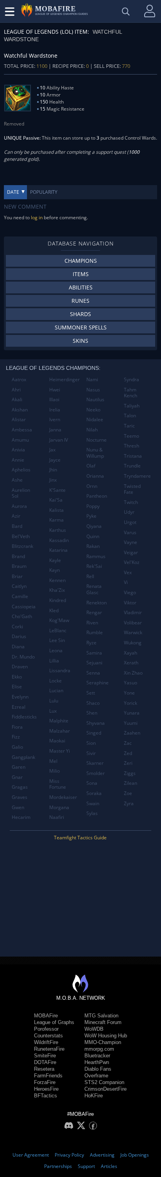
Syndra (131, 379)
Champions (80, 260)
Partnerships (58, 1166)
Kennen (57, 580)
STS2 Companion (104, 1082)
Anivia (18, 449)
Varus (130, 532)
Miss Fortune (57, 784)
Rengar (94, 612)
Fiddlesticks (24, 716)
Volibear (133, 622)
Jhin (53, 469)
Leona (56, 650)
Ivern (54, 419)
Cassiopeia (24, 606)
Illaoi (54, 399)
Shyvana (95, 723)
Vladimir (133, 612)
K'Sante (57, 490)
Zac (128, 743)
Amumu (20, 440)
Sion (91, 743)
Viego (130, 592)
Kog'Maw (59, 620)
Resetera (44, 1069)
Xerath (131, 662)
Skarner (95, 763)
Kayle (55, 560)
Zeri (128, 763)
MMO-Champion (102, 1042)
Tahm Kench (130, 392)
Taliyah (132, 405)
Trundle (132, 465)
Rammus (96, 556)
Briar (17, 576)
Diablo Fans (97, 1069)
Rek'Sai (94, 566)
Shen (91, 712)
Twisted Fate (132, 489)
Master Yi (59, 751)
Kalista (56, 510)
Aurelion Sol (21, 493)
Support (86, 1166)
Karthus (57, 530)
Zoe (128, 793)
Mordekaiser (63, 797)
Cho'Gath (22, 616)
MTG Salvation (101, 1016)
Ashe (17, 480)
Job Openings (134, 1155)
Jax (52, 449)
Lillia (54, 660)
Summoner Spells (81, 327)
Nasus (93, 389)
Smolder (95, 773)
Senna (93, 672)
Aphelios (21, 469)
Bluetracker (97, 1056)
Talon (130, 415)
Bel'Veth (21, 536)
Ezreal (18, 707)
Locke (55, 680)
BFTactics (45, 1096)
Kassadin (59, 540)
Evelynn (20, 696)
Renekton (96, 602)
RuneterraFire (49, 1049)
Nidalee (94, 419)
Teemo (131, 436)
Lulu (53, 700)
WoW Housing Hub (105, 1036)
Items (81, 274)
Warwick (133, 632)
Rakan (93, 546)
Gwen (18, 807)
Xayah (130, 652)
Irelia (54, 409)
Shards (80, 314)
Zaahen (132, 732)
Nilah (92, 429)
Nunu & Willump (95, 452)
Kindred (57, 600)
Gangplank (23, 757)
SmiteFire (45, 1056)
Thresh (131, 445)
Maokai (57, 740)
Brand (18, 556)
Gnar (17, 777)
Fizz (16, 736)
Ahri (16, 389)
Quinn (92, 536)
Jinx (53, 480)
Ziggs (130, 773)
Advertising (102, 1155)
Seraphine (97, 682)
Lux (53, 711)
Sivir (91, 753)
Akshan (20, 409)
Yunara (132, 712)
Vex (128, 572)
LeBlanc (57, 630)
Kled (54, 610)
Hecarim (21, 817)
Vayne (130, 542)
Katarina (58, 550)
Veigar (131, 552)
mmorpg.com (99, 1049)
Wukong (132, 642)
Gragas (20, 787)
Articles (109, 1166)
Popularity (43, 192)
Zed (128, 753)
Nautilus (95, 399)
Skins (80, 340)
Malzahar (59, 731)
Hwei (54, 389)
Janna (55, 429)
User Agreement (31, 1155)
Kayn (54, 570)
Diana (18, 646)
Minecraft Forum (103, 1022)
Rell (90, 576)
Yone (129, 692)
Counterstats (48, 1036)
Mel (53, 761)
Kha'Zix (57, 590)
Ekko (17, 676)
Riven (92, 622)
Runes (80, 300)
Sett (90, 692)
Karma (56, 520)
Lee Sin (57, 640)
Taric (129, 425)
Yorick (130, 703)
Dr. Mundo (23, 656)
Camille (20, 596)
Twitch (131, 502)
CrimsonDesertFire (105, 1089)
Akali (17, 399)
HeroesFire (46, 1089)
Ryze (91, 642)
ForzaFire (44, 1082)
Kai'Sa (56, 500)
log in (37, 217)
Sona (91, 783)
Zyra (129, 803)
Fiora (17, 727)
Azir (16, 516)
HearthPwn (96, 1062)
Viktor (130, 602)
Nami (92, 379)
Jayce (55, 460)
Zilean (130, 783)
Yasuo (130, 682)
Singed (93, 732)
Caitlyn (19, 586)
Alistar (19, 419)
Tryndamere (137, 476)
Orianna (95, 476)
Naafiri (56, 817)
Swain (92, 803)
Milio (54, 771)
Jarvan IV (58, 440)
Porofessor (46, 1029)
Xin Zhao (133, 672)
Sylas (92, 813)
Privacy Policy (69, 1155)
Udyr (129, 512)
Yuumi (131, 723)
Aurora (19, 506)
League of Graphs (54, 1022)
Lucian (56, 690)
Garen (18, 767)
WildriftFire (46, 1042)
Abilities (81, 287)
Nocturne (96, 440)
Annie (18, 460)
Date (13, 192)
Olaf (90, 465)
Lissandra (59, 670)
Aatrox (19, 379)
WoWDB (94, 1029)
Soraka (94, 793)
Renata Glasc (94, 589)
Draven (20, 666)
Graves (19, 797)
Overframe (96, 1076)
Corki (17, 626)
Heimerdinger (64, 379)
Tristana (133, 456)
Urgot (130, 522)
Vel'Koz (132, 562)
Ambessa (22, 429)
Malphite (58, 720)
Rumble (94, 632)
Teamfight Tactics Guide (80, 837)
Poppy (93, 506)
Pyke (91, 516)
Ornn (91, 486)
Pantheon (96, 496)
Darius (19, 636)
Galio (17, 747)
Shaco (93, 703)
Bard (17, 526)
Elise (17, 686)
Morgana (59, 807)
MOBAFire (46, 1016)
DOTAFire (45, 1062)
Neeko (93, 409)
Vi (126, 582)
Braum (19, 566)
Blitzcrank (22, 546)
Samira (94, 652)
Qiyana (94, 526)
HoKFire (93, 1096)
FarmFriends (48, 1076)
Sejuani (94, 662)
